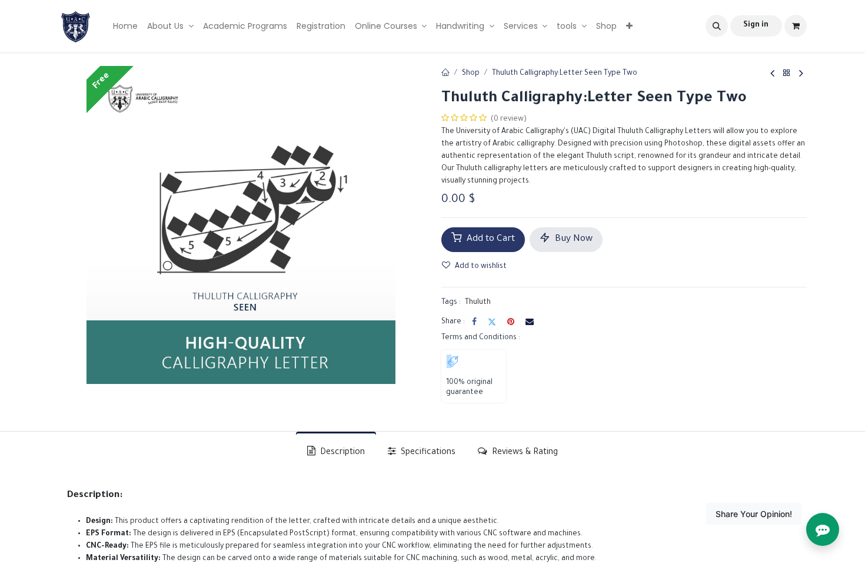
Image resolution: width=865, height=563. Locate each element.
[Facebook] (474, 321)
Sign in (755, 25)
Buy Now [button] (573, 239)
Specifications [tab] (426, 453)
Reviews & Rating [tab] (524, 453)
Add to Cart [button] (489, 239)
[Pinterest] (510, 321)
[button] (717, 26)
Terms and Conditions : (480, 338)
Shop (471, 73)
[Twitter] (492, 321)
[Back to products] (787, 74)
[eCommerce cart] (795, 26)
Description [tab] (341, 453)
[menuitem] (125, 26)
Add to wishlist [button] (481, 267)
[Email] (529, 321)
